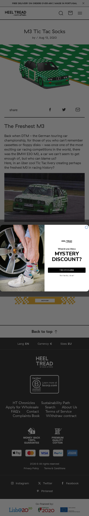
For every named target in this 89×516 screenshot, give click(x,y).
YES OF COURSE (67, 270)
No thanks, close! (67, 275)
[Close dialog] (86, 227)
